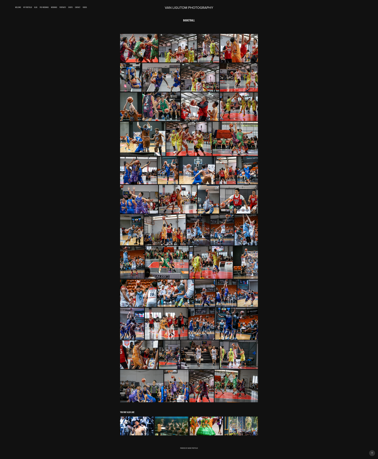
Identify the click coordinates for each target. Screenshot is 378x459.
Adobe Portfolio (193, 448)
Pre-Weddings (44, 7)
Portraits (62, 7)
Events (70, 7)
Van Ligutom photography (189, 7)
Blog (35, 7)
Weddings (54, 7)
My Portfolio (27, 7)
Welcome (18, 7)
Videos (85, 7)
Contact (77, 7)
